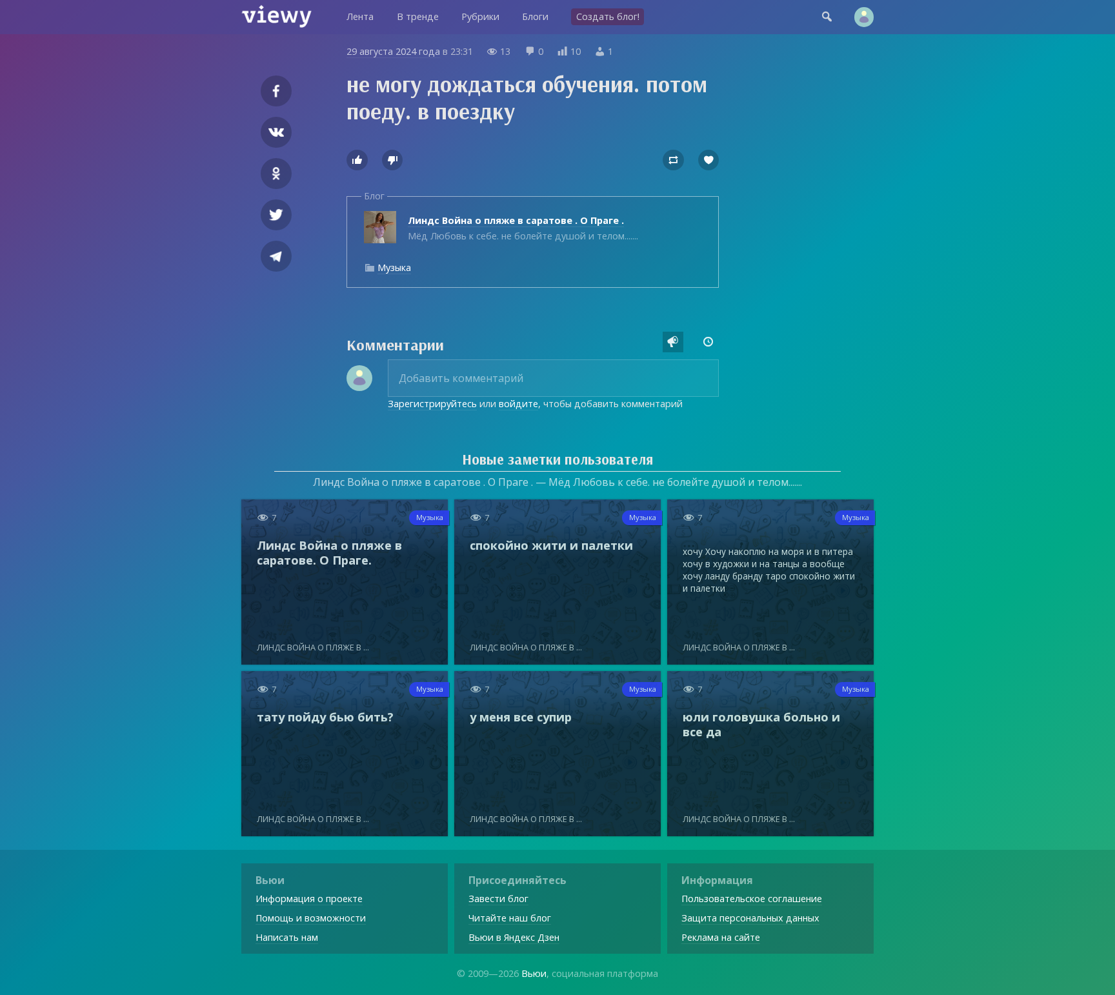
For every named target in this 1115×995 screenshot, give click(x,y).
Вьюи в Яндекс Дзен (513, 937)
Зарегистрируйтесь (432, 403)
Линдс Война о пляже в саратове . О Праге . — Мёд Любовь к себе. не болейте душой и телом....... (557, 482)
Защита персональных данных (750, 918)
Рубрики (480, 16)
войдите (518, 403)
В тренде (418, 16)
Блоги (535, 16)
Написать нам (287, 937)
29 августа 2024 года (393, 51)
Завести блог (498, 898)
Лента (360, 16)
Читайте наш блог (509, 918)
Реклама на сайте (720, 937)
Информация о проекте (309, 898)
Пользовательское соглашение (751, 898)
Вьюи (534, 973)
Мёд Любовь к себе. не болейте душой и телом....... (523, 228)
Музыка (394, 267)
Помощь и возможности (311, 918)
